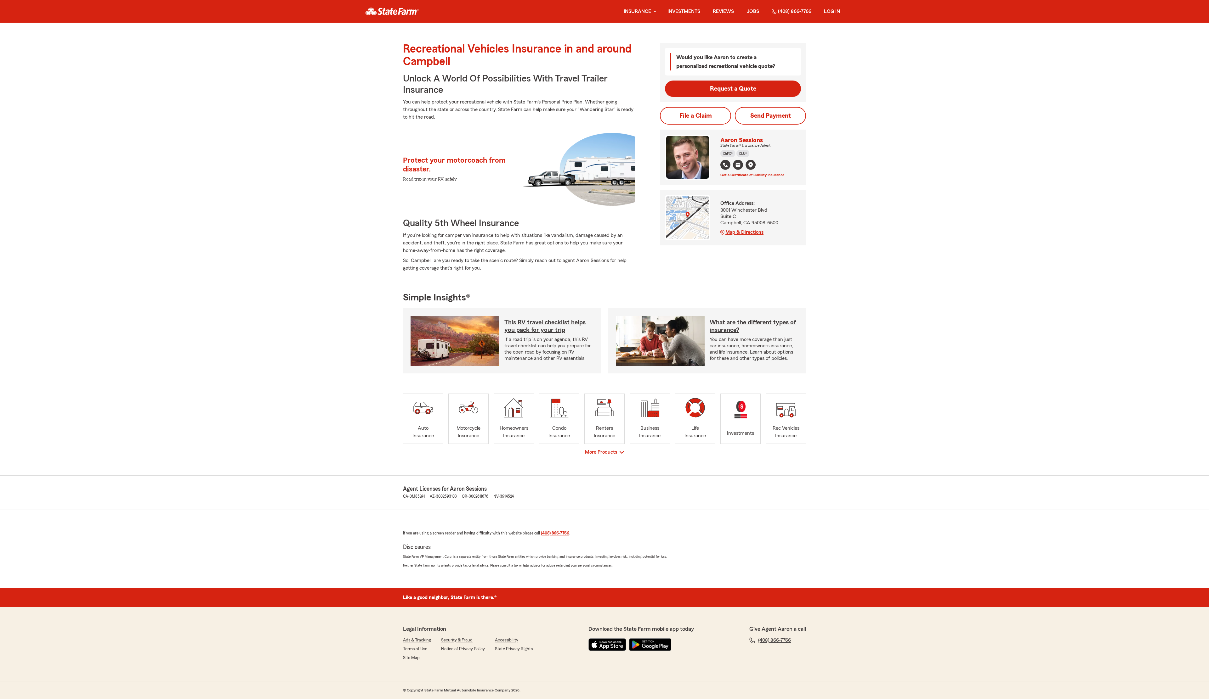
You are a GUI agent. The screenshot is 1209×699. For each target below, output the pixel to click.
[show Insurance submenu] (653, 11)
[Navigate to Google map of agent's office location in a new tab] (751, 165)
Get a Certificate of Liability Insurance (752, 175)
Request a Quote (733, 89)
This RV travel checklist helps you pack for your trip (545, 326)
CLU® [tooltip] (743, 153)
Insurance (637, 11)
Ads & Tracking (417, 640)
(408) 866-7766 (794, 11)
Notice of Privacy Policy (463, 649)
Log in (832, 11)
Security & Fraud (457, 640)
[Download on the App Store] (607, 644)
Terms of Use (415, 649)
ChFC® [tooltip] (728, 153)
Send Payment (770, 116)
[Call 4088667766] (725, 165)
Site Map (411, 658)
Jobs (752, 11)
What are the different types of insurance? (753, 326)
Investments (683, 11)
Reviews (723, 11)
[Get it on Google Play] (650, 644)
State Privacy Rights (514, 649)
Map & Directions (744, 232)
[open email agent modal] (738, 165)
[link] (392, 11)
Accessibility (506, 640)
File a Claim (695, 116)
